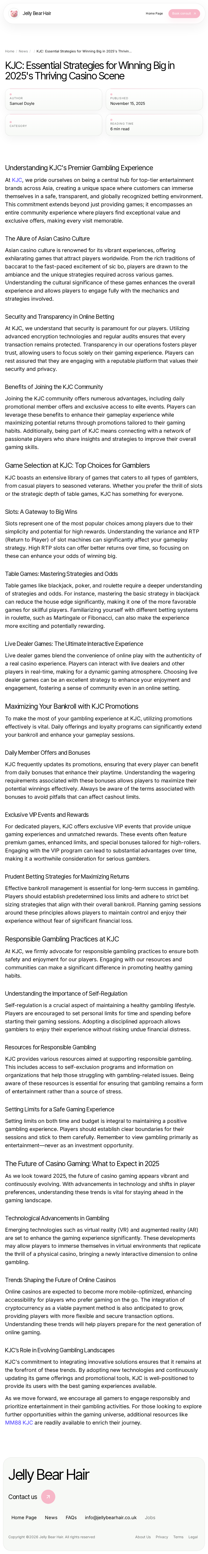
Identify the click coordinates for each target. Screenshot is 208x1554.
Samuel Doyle (22, 103)
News (23, 51)
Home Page (24, 1517)
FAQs (71, 1517)
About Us (143, 1537)
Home (9, 51)
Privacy (162, 1537)
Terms (178, 1537)
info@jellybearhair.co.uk (111, 1517)
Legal (193, 1537)
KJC (17, 180)
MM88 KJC (19, 1422)
